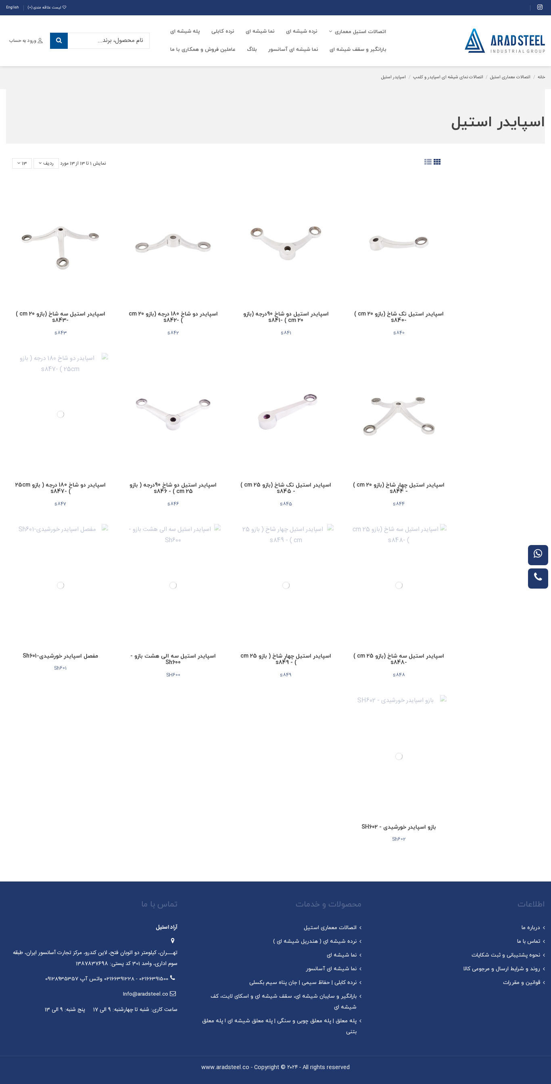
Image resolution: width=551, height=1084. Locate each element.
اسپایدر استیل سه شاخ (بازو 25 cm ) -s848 (398, 659)
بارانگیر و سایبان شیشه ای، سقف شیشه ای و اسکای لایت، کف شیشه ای (284, 1001)
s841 (286, 333)
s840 (399, 333)
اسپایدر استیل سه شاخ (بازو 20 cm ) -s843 (60, 317)
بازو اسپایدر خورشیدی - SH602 (398, 827)
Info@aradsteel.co (145, 994)
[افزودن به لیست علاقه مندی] (444, 194)
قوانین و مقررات (521, 982)
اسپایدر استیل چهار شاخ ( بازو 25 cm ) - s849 (285, 659)
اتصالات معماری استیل (330, 928)
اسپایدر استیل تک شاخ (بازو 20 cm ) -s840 (399, 317)
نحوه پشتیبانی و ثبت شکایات (506, 955)
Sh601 (60, 668)
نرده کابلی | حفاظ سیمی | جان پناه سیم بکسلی (303, 982)
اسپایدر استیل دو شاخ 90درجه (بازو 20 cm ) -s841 (286, 317)
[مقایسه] (444, 209)
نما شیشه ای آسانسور (331, 969)
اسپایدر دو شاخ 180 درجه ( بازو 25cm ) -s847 (60, 488)
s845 (286, 504)
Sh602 (399, 839)
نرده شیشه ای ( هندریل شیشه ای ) (315, 941)
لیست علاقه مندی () (44, 7)
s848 (399, 675)
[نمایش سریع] (444, 223)
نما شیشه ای (342, 955)
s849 (286, 675)
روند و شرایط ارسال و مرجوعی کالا (501, 969)
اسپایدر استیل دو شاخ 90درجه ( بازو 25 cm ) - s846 (173, 488)
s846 (173, 504)
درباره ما (531, 928)
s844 (399, 504)
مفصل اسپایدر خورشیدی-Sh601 (60, 656)
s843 (60, 333)
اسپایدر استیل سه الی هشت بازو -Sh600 (173, 659)
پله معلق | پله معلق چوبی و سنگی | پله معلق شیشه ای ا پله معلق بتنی (279, 1026)
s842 (173, 333)
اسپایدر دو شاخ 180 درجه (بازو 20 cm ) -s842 (173, 317)
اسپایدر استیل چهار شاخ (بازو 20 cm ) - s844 (399, 488)
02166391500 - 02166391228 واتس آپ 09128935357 (106, 979)
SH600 (173, 675)
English (12, 7)
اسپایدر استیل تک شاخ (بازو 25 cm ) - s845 (285, 488)
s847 (60, 504)
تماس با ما (528, 941)
